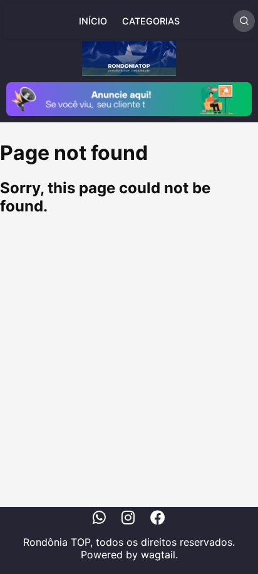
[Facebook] (158, 519)
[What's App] (99, 519)
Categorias (151, 21)
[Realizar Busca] (244, 21)
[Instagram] (128, 519)
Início (93, 21)
